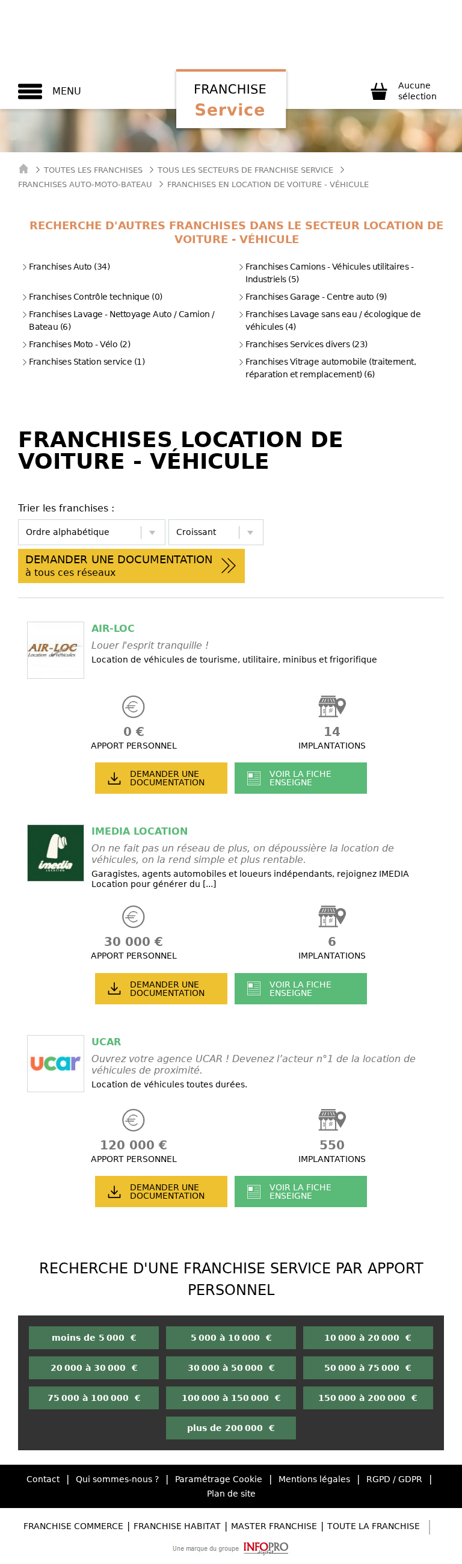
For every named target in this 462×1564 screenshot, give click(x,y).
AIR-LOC (113, 628)
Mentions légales (314, 1479)
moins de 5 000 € (94, 1338)
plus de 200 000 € (231, 1428)
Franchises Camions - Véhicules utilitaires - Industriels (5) (329, 273)
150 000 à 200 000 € (367, 1398)
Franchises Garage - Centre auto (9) (316, 296)
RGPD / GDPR (394, 1479)
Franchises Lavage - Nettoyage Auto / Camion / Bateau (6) (122, 320)
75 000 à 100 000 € (94, 1398)
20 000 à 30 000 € (94, 1368)
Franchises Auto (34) (69, 266)
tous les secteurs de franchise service (245, 170)
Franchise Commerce (73, 1526)
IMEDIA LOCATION (139, 831)
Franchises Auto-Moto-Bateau (85, 184)
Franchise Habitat (177, 1526)
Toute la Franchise (373, 1526)
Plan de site (231, 1493)
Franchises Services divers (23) (306, 344)
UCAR (106, 1042)
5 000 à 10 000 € (231, 1338)
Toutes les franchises (93, 170)
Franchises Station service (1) (86, 361)
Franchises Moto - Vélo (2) (79, 344)
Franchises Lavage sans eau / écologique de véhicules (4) (332, 320)
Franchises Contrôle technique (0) (95, 296)
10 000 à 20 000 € (367, 1338)
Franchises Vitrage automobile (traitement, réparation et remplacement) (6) (330, 368)
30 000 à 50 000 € (231, 1368)
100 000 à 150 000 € (231, 1398)
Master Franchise (274, 1526)
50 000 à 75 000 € (367, 1368)
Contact (43, 1479)
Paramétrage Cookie (218, 1479)
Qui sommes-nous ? (117, 1479)
